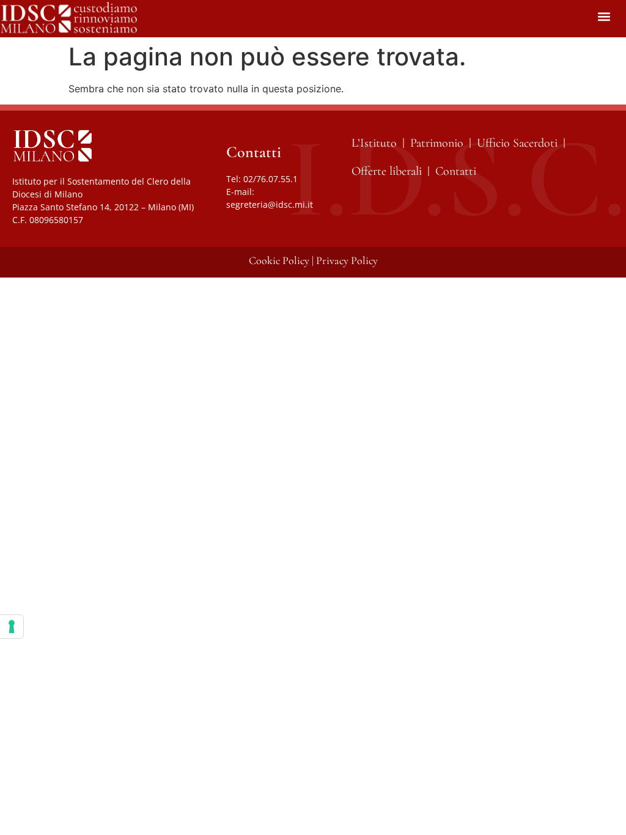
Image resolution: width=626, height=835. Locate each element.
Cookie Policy (279, 260)
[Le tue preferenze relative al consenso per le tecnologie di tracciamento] (11, 626)
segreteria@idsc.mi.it (269, 204)
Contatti (455, 171)
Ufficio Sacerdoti (517, 143)
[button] (604, 16)
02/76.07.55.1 (270, 179)
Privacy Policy (347, 260)
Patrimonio (436, 143)
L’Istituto (374, 143)
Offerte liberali (387, 171)
